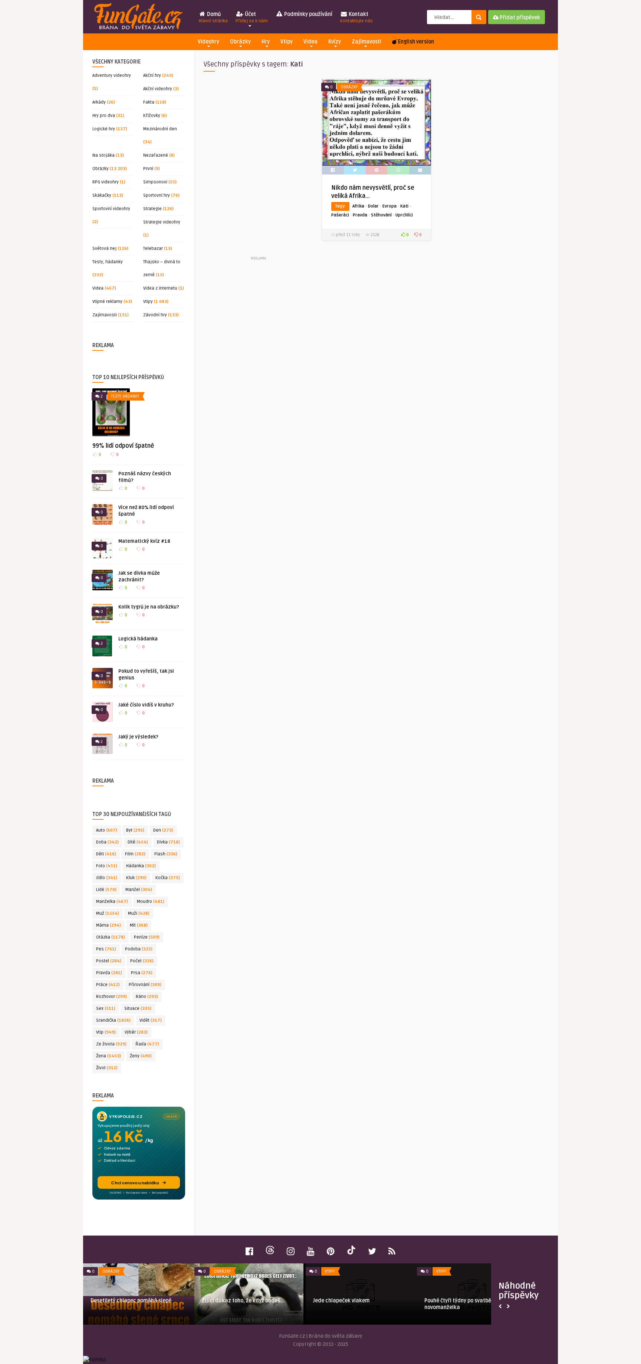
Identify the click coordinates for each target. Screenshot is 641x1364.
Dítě (138, 842)
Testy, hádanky (107, 262)
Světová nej (104, 248)
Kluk (136, 878)
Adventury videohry (111, 75)
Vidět (150, 1020)
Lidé (106, 890)
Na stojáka (103, 155)
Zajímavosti (366, 42)
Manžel (138, 890)
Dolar (373, 206)
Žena (108, 1056)
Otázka (110, 937)
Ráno (147, 996)
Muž (107, 913)
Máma (108, 925)
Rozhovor (111, 996)
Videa (310, 42)
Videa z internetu (160, 288)
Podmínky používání (307, 14)
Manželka (112, 901)
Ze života (111, 1044)
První (148, 169)
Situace (137, 1008)
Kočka (167, 878)
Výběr (136, 1032)
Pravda (109, 973)
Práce (108, 985)
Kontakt (356, 17)
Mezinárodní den (160, 129)
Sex (105, 1008)
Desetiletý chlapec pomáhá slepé (131, 1301)
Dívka (168, 842)
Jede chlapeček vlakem (341, 1301)
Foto (106, 866)
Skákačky (101, 195)
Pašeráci (340, 215)
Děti (106, 854)
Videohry (208, 42)
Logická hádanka (138, 639)
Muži (138, 913)
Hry (266, 42)
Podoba (138, 949)
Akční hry (152, 75)
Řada (147, 1044)
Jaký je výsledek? (138, 737)
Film (135, 854)
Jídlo (106, 878)
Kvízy (334, 42)
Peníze (147, 937)
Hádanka (141, 866)
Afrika (358, 206)
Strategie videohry (161, 222)
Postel (108, 961)
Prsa (141, 973)
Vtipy (286, 42)
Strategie (152, 209)
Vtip (106, 1032)
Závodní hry (155, 315)
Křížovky (151, 115)
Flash (165, 854)
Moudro (150, 901)
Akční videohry (157, 89)
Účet (252, 17)
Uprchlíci (404, 215)
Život (107, 1068)
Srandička (113, 1020)
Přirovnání (145, 985)
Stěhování (381, 215)
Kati (404, 206)
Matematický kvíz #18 (144, 541)
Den (163, 830)
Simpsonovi (155, 182)
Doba (107, 842)
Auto (106, 830)
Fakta (148, 102)
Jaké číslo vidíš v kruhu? (146, 705)
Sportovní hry (156, 195)
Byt (135, 830)
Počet (142, 961)
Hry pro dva (103, 115)
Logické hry (103, 129)
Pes (106, 949)
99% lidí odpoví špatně (123, 446)
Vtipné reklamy (107, 301)
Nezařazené (155, 155)
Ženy (141, 1056)
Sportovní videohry (111, 209)
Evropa (389, 206)
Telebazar (153, 248)
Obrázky (240, 42)
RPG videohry (105, 182)
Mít (139, 925)
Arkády (99, 102)
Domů (213, 17)
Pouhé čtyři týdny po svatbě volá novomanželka (463, 1304)
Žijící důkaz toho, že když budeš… (243, 1301)
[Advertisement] (258, 166)
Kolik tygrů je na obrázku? (148, 607)
